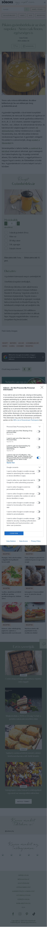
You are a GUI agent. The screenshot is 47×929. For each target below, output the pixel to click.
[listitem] (23, 426)
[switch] (38, 431)
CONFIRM (14, 533)
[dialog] (23, 464)
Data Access (23, 541)
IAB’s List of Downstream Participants (26, 420)
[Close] (43, 388)
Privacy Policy (36, 541)
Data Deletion (11, 541)
